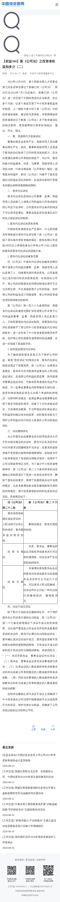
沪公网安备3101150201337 (41, 886)
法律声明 (40, 860)
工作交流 (8, 771)
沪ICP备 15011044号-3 (17, 886)
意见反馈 (30, 860)
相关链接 (19, 860)
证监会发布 (9, 755)
